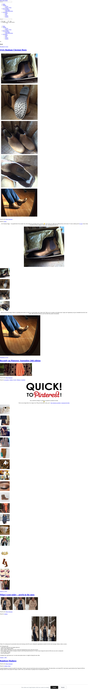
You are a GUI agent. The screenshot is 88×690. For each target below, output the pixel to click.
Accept (54, 687)
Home (4, 4)
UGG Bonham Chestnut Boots (13, 50)
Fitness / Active (8, 7)
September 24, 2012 (4, 357)
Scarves (6, 16)
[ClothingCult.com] (7, 23)
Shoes (6, 13)
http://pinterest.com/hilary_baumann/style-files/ (60, 402)
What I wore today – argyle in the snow (17, 594)
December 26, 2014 (4, 46)
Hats (6, 14)
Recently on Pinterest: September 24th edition (20, 360)
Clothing (4, 5)
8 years (81, 223)
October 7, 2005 (3, 657)
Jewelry (6, 15)
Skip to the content (4, 0)
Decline (62, 687)
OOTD (6, 6)
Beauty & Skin (6, 8)
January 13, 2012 (3, 591)
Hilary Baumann (9, 219)
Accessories (5, 12)
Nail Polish (7, 9)
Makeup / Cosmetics (21, 379)
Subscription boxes (9, 11)
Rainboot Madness (8, 661)
